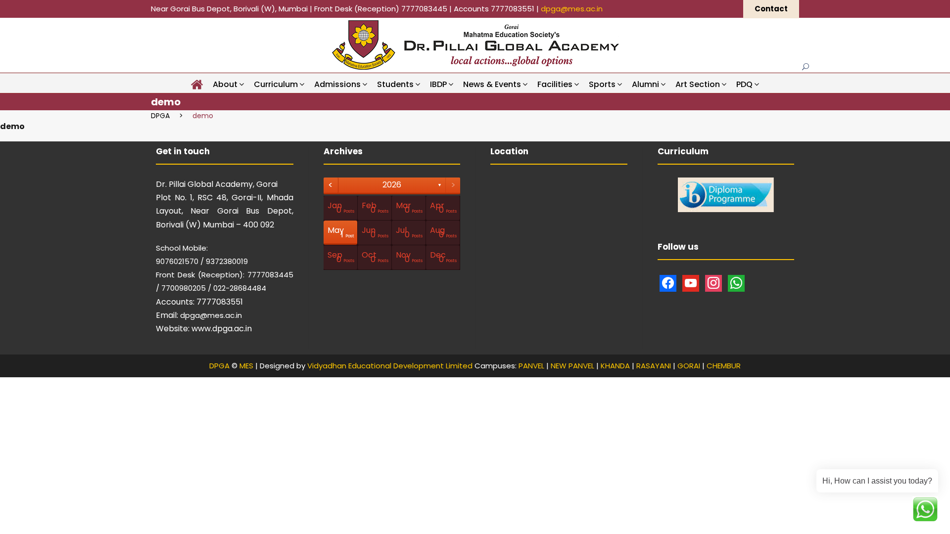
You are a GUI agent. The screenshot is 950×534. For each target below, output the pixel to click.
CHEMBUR (724, 365)
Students (395, 84)
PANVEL (531, 365)
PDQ (744, 84)
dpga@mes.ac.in (572, 8)
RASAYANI (653, 365)
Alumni (645, 84)
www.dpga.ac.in (221, 328)
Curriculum (276, 84)
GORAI (688, 365)
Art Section (697, 84)
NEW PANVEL (572, 365)
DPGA (219, 365)
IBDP (438, 84)
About (225, 84)
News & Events (492, 84)
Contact (771, 8)
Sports (602, 84)
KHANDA (615, 365)
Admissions (337, 84)
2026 (391, 184)
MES (246, 365)
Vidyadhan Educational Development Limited (390, 365)
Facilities (554, 84)
